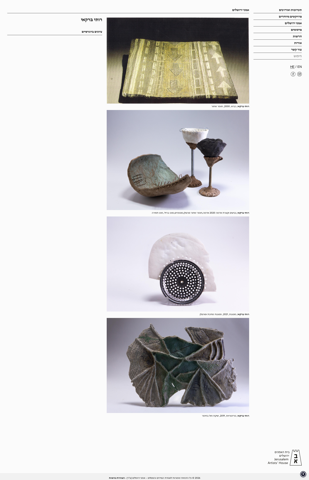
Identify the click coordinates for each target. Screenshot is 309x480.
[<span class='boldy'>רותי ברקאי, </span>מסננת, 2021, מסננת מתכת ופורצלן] (178, 264)
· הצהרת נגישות (117, 478)
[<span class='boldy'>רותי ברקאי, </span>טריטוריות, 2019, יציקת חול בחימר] (178, 365)
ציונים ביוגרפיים (92, 32)
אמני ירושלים (293, 23)
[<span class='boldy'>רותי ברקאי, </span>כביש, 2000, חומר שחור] (178, 61)
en (299, 66)
